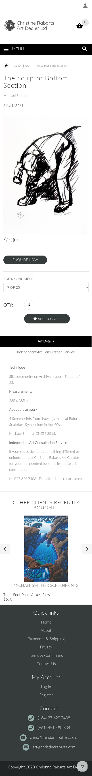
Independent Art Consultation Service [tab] (46, 352)
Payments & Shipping (46, 639)
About (46, 631)
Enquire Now (25, 260)
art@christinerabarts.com (54, 747)
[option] (46, 175)
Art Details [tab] (46, 341)
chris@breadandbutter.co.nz (54, 738)
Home (46, 622)
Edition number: (18, 279)
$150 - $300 (21, 65)
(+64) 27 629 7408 (54, 718)
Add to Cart (49, 319)
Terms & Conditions (46, 656)
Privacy (46, 647)
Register (46, 695)
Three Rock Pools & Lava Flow (26, 595)
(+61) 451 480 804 (54, 728)
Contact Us (46, 664)
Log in (46, 687)
